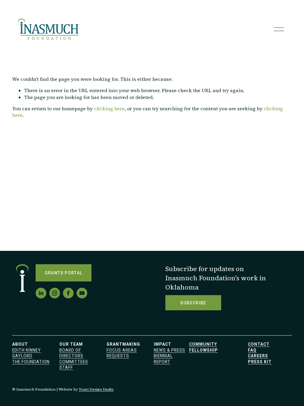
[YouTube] (82, 293)
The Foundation (31, 361)
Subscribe (193, 302)
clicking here (109, 108)
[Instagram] (54, 293)
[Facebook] (68, 293)
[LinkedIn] (41, 293)
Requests (118, 355)
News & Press (169, 350)
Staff (66, 367)
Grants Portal (64, 272)
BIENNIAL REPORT (163, 358)
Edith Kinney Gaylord (26, 353)
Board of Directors (71, 353)
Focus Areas (122, 350)
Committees (73, 361)
